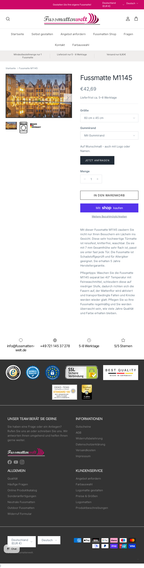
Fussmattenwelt (24, 552)
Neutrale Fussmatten (21, 502)
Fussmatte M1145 (28, 68)
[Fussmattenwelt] (72, 19)
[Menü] (138, 560)
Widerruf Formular (20, 514)
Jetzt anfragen (97, 160)
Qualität (13, 478)
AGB (78, 432)
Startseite (17, 34)
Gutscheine (83, 426)
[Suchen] (8, 19)
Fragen (128, 34)
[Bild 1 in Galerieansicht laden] (39, 96)
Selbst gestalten (42, 34)
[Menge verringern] (83, 179)
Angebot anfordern (73, 34)
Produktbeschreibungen (92, 508)
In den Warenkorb (109, 195)
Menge (85, 171)
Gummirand (88, 128)
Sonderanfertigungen (22, 496)
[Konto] (127, 19)
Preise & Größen (87, 496)
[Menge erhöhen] (98, 179)
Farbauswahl (80, 45)
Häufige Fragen (18, 484)
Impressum (83, 456)
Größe (84, 110)
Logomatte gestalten (89, 490)
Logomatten (84, 502)
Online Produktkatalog (22, 490)
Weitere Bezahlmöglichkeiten (109, 216)
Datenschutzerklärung (90, 444)
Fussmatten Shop (104, 34)
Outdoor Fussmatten (21, 508)
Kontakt (60, 45)
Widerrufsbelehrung (89, 438)
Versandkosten (86, 450)
